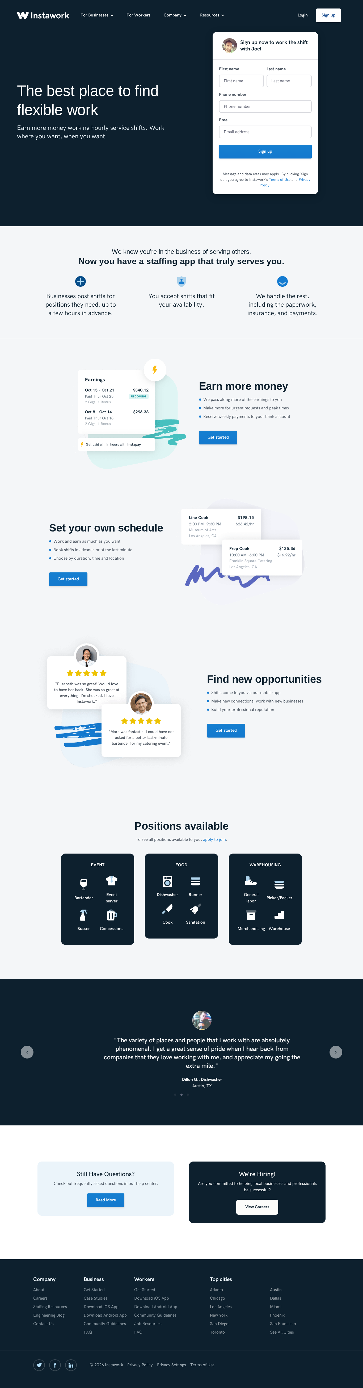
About (38, 1289)
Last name (276, 69)
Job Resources (148, 1323)
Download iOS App (101, 1306)
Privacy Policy (140, 1365)
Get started (218, 437)
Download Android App (105, 1315)
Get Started (94, 1289)
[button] (27, 1052)
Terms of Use (279, 179)
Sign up (328, 15)
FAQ (88, 1332)
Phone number (232, 94)
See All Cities (282, 1332)
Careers (40, 1298)
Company (173, 15)
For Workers (138, 15)
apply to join (214, 839)
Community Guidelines (105, 1323)
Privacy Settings (171, 1365)
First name (229, 69)
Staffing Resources (50, 1306)
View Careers (257, 1207)
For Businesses (94, 15)
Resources (209, 15)
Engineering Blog (49, 1315)
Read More (106, 1200)
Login (303, 15)
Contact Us (43, 1323)
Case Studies (95, 1298)
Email (224, 120)
